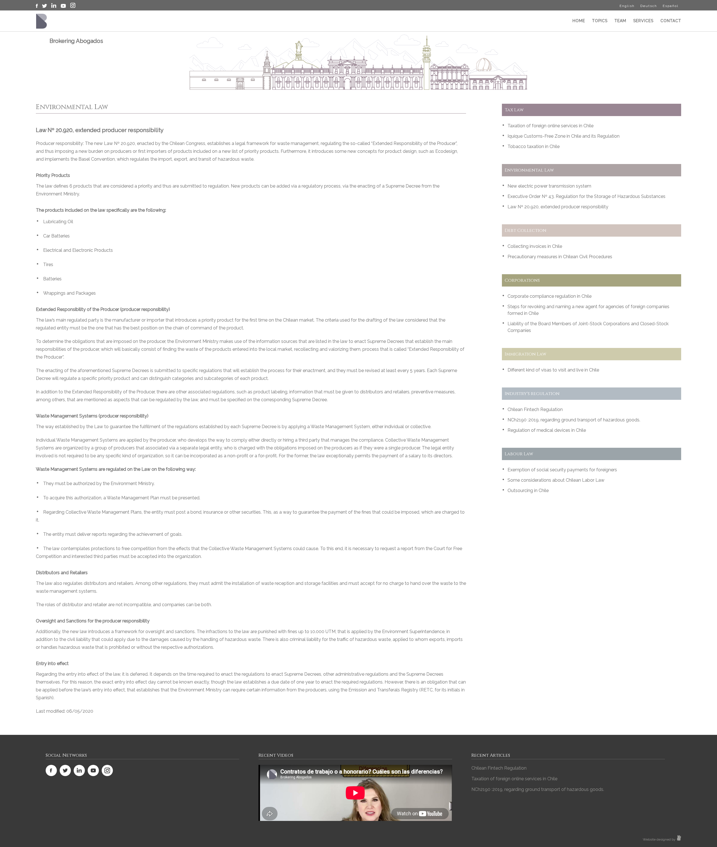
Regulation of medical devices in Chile (547, 430)
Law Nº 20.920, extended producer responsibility (558, 206)
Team (620, 21)
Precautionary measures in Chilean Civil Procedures (560, 256)
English (627, 6)
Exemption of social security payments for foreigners (562, 469)
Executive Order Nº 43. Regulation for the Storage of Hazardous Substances (586, 196)
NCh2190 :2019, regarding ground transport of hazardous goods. (574, 420)
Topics (599, 21)
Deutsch (648, 6)
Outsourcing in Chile (528, 490)
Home (578, 21)
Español (670, 6)
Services (643, 21)
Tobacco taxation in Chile (534, 146)
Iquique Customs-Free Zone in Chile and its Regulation (564, 136)
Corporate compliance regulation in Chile (550, 296)
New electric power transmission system (549, 186)
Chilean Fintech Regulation (535, 409)
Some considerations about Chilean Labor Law (556, 480)
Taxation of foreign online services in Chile (550, 125)
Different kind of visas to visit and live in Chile (553, 370)
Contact (670, 21)
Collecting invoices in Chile (535, 246)
